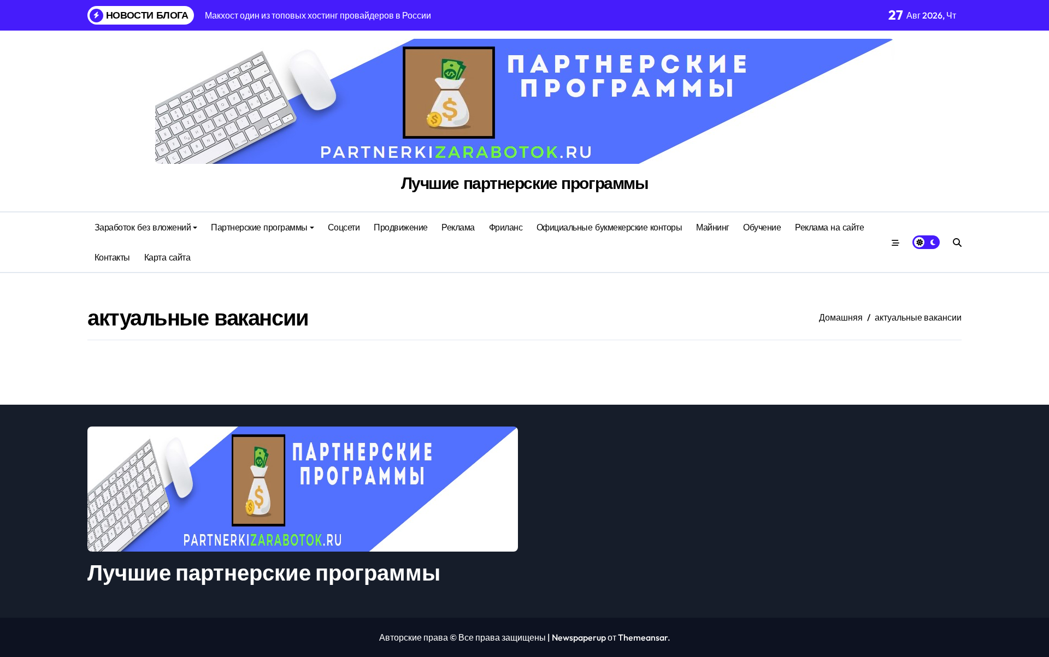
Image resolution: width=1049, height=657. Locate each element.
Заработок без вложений (143, 227)
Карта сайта (167, 257)
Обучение (762, 227)
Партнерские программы (259, 227)
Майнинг (712, 227)
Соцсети (344, 227)
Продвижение (401, 227)
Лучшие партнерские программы (525, 183)
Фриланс (506, 227)
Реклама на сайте (829, 227)
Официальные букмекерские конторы (609, 227)
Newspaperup (579, 637)
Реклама (458, 227)
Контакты (112, 257)
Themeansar (643, 637)
